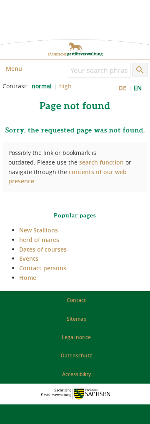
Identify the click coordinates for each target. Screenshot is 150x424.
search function (101, 162)
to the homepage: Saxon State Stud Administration (75, 49)
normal (42, 86)
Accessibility (76, 374)
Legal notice (76, 337)
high (65, 86)
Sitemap (76, 318)
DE (122, 88)
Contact (76, 300)
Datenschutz (76, 355)
